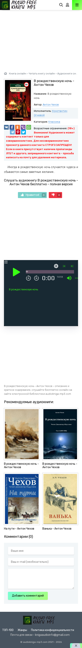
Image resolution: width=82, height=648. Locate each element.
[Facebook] (12, 127)
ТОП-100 (8, 630)
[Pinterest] (18, 132)
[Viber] (23, 127)
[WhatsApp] (28, 127)
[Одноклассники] (17, 127)
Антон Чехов (51, 104)
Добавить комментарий (28, 595)
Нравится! (35, 195)
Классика (54, 121)
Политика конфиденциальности (52, 630)
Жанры (22, 630)
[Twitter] (23, 132)
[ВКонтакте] (6, 127)
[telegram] (12, 132)
